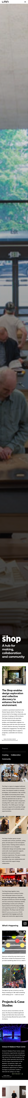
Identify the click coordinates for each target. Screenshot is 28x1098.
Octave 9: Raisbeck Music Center (13, 1047)
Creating (5, 755)
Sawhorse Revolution (12, 912)
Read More (7, 1075)
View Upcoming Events (10, 739)
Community (6, 759)
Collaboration (16, 755)
